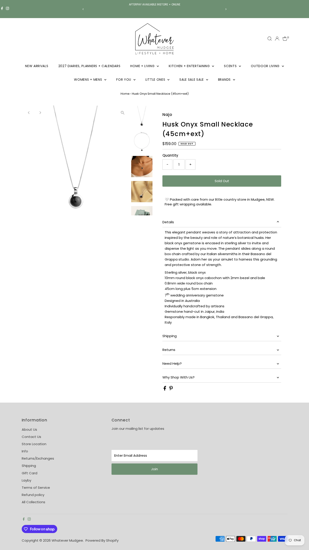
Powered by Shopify (102, 540)
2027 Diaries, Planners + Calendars (89, 66)
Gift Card (29, 473)
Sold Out (222, 181)
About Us (29, 429)
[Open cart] (285, 39)
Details (168, 222)
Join (154, 469)
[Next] (226, 9)
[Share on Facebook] (165, 389)
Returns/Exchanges (38, 458)
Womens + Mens (88, 79)
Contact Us (31, 436)
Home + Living (143, 66)
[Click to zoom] (123, 113)
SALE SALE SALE (192, 79)
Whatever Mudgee (67, 540)
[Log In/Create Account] (277, 39)
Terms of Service (36, 487)
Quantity (170, 155)
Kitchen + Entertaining (190, 66)
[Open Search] (270, 39)
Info (25, 451)
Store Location (34, 444)
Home (125, 94)
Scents (231, 66)
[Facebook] (2, 9)
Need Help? (172, 363)
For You (124, 79)
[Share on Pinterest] (171, 389)
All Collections (33, 502)
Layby (26, 480)
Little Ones (155, 79)
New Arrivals (36, 66)
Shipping (169, 336)
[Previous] (83, 9)
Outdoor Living (266, 66)
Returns (168, 349)
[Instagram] (7, 9)
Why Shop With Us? (178, 377)
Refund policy (33, 494)
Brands (225, 79)
